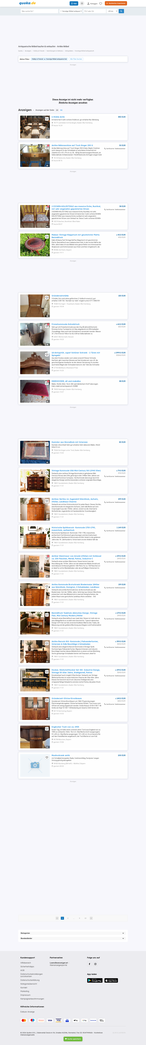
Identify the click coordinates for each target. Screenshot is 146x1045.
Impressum (25, 995)
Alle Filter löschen (76, 59)
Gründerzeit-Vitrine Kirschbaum (67, 698)
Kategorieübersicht (28, 984)
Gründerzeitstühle (60, 296)
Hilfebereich (25, 963)
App (75, 3)
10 (85, 918)
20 (57, 110)
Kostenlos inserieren (116, 3)
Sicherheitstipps (27, 966)
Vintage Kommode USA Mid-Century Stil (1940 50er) (76, 470)
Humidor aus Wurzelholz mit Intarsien (70, 442)
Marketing (24, 991)
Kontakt (23, 987)
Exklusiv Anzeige (27, 1012)
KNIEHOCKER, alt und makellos (66, 381)
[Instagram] (95, 964)
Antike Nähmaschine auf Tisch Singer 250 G (72, 145)
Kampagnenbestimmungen (32, 999)
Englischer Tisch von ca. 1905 (65, 727)
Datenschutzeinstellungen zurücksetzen (31, 975)
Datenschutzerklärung (29, 980)
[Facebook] (89, 964)
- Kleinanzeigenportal (59, 964)
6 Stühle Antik (58, 117)
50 (61, 110)
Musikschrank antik (61, 755)
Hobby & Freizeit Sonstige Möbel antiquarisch (48, 59)
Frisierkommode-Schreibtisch (66, 324)
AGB (22, 970)
